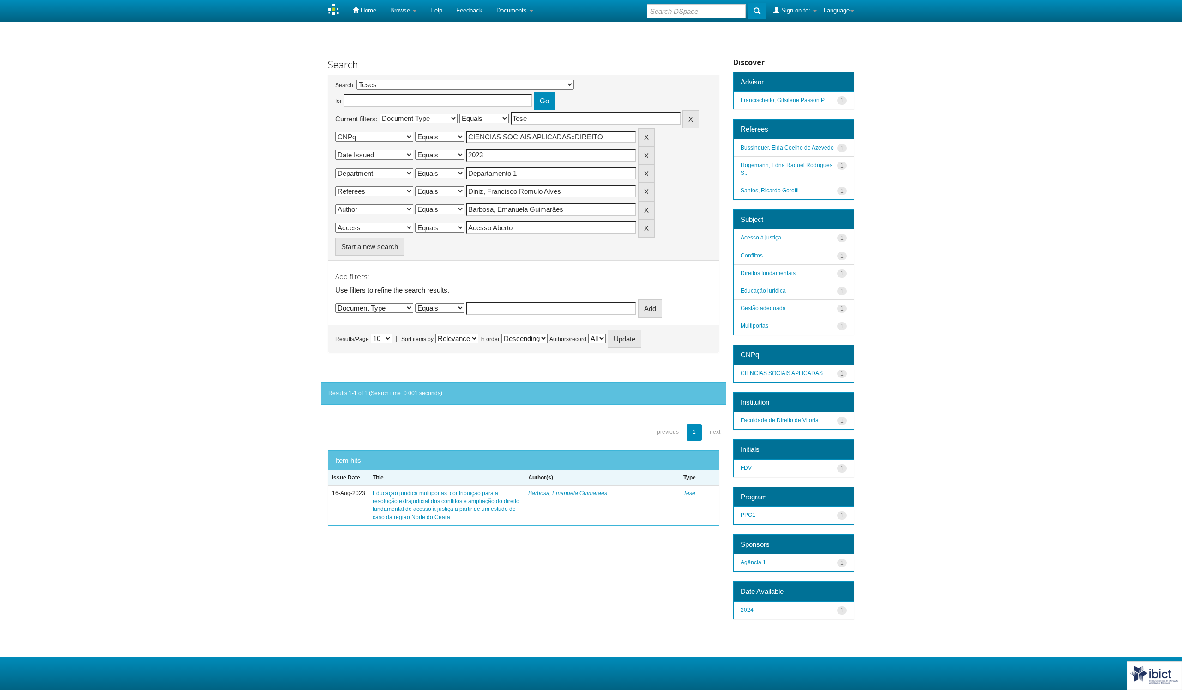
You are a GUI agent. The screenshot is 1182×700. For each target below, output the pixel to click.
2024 (747, 610)
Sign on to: (795, 10)
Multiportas (754, 326)
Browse (401, 10)
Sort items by (417, 339)
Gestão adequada (763, 308)
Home (367, 10)
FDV (746, 468)
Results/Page (352, 339)
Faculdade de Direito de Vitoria (780, 420)
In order (490, 339)
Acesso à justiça (761, 237)
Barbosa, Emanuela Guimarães (567, 493)
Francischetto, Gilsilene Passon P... (784, 100)
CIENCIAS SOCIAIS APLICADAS (782, 373)
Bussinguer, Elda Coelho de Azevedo (787, 147)
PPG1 (748, 515)
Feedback (469, 10)
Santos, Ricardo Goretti (770, 190)
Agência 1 (753, 562)
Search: (345, 85)
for (338, 101)
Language (837, 10)
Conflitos (752, 255)
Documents (512, 10)
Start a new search (369, 247)
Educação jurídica (763, 290)
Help (436, 10)
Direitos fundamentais (768, 273)
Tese (689, 493)
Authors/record (567, 339)
